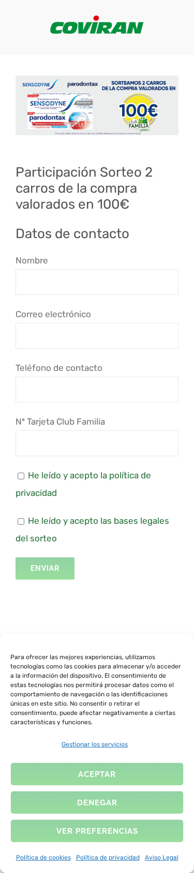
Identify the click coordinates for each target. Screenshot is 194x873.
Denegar (97, 802)
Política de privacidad (108, 857)
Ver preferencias (97, 831)
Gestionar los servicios (95, 744)
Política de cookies (43, 857)
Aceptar (97, 774)
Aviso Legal (161, 857)
